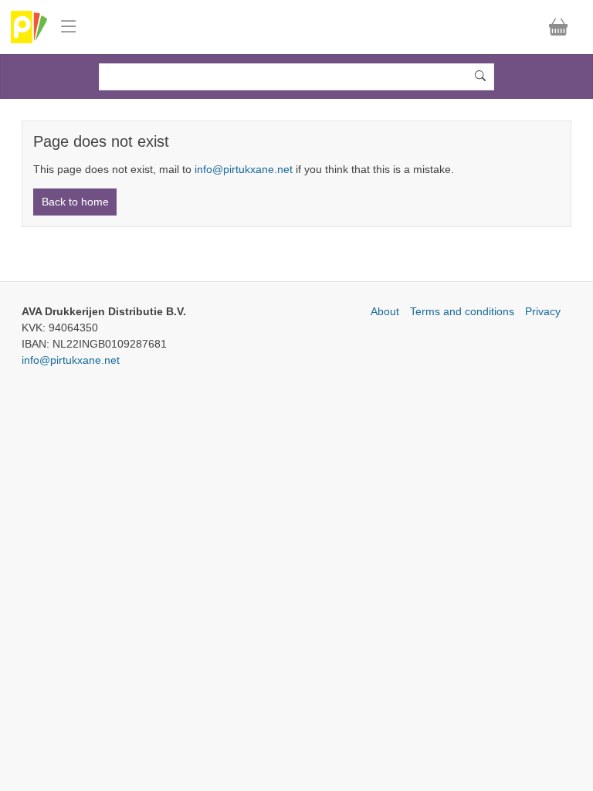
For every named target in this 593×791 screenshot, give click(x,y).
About (385, 311)
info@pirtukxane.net (244, 169)
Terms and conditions (462, 311)
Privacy (543, 311)
